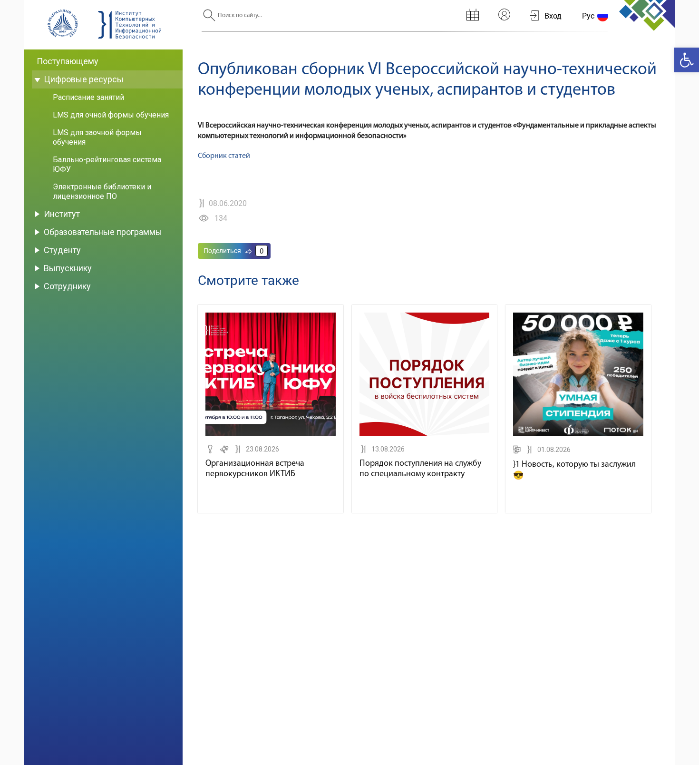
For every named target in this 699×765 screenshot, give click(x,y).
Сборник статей (224, 156)
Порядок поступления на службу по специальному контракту (420, 469)
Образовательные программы (103, 232)
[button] (686, 60)
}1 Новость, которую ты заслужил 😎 (574, 471)
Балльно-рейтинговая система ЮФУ (107, 164)
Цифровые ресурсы (84, 79)
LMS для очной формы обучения (111, 114)
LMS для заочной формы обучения (97, 137)
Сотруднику (67, 286)
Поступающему (67, 61)
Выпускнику (68, 268)
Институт (62, 214)
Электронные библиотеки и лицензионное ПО (102, 191)
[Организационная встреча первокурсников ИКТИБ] (270, 434)
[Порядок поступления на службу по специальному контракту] (424, 434)
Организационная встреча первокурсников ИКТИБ (254, 469)
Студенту (62, 250)
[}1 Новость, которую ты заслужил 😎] (578, 434)
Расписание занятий (88, 97)
